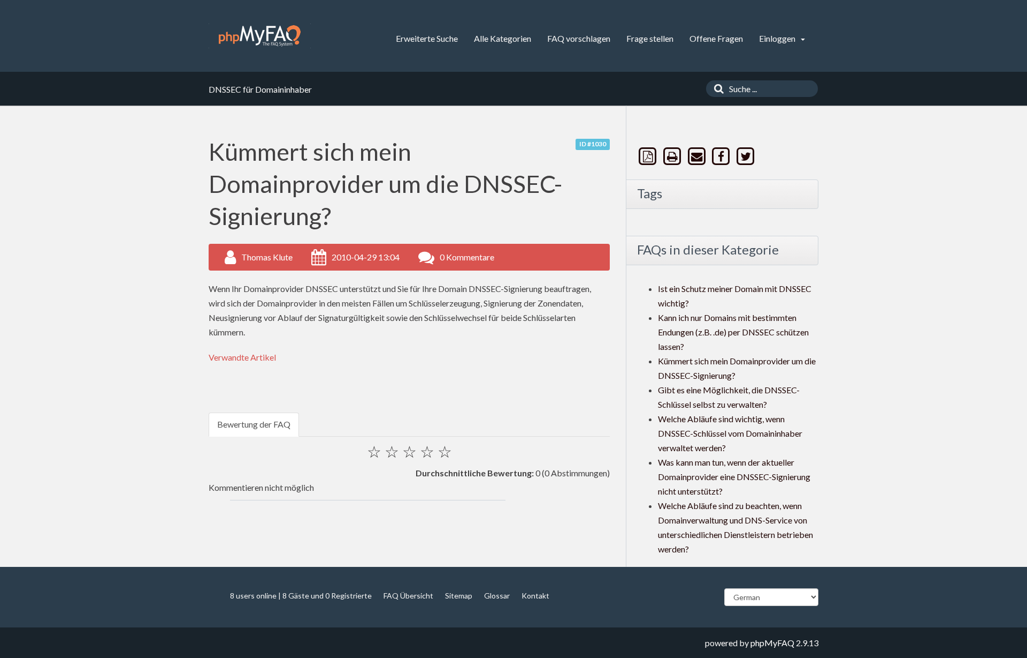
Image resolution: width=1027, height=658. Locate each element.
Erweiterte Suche (427, 38)
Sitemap (458, 595)
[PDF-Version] (649, 156)
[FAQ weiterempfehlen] (697, 156)
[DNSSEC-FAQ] (260, 36)
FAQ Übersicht (408, 595)
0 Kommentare (467, 257)
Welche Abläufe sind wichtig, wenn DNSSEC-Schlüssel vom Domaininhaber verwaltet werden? (730, 433)
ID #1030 (592, 144)
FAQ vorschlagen (578, 38)
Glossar (497, 595)
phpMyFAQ (772, 643)
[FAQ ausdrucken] (673, 156)
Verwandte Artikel (242, 357)
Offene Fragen (716, 38)
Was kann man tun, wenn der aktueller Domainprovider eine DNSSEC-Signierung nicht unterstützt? (734, 476)
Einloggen (778, 38)
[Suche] (716, 88)
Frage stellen (649, 38)
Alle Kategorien (502, 38)
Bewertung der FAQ (253, 424)
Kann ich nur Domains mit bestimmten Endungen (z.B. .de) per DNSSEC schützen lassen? (733, 332)
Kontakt (535, 595)
